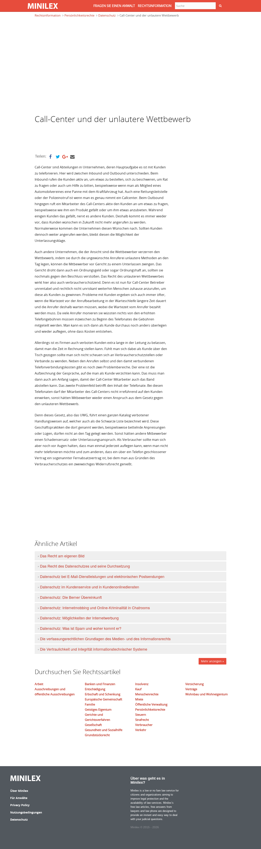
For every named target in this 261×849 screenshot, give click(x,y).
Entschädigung (95, 689)
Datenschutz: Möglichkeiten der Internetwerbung (79, 617)
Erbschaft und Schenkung (102, 694)
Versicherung (194, 684)
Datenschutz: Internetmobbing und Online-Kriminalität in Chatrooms (95, 607)
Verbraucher (144, 725)
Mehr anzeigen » (212, 661)
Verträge (191, 689)
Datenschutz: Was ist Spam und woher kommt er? (80, 628)
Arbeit (39, 684)
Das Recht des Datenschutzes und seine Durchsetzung (85, 566)
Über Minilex (19, 791)
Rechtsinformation (48, 15)
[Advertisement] (67, 39)
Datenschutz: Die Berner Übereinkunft (71, 597)
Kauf (138, 689)
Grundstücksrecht (97, 735)
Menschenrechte (146, 694)
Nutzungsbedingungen (26, 812)
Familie (90, 704)
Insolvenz (141, 684)
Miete (139, 699)
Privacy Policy (20, 805)
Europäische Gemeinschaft (103, 699)
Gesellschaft (93, 725)
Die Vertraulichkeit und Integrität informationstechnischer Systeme (93, 649)
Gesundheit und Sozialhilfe (103, 730)
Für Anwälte (18, 798)
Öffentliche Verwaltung (151, 704)
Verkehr (140, 730)
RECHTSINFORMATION (154, 5)
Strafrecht (142, 720)
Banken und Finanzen (100, 684)
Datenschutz (107, 15)
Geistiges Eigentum (98, 709)
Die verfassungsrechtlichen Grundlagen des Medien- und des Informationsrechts (105, 638)
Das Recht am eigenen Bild (62, 555)
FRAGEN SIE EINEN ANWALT (114, 5)
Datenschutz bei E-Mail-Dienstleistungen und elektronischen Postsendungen (102, 576)
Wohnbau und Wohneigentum (206, 694)
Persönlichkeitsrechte (79, 15)
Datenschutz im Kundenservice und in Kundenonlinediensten (89, 586)
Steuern (140, 714)
